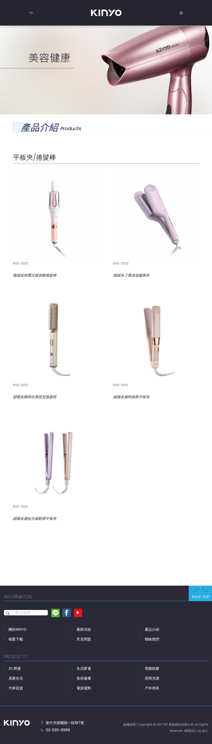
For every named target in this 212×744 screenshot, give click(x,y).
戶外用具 (152, 688)
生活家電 (84, 668)
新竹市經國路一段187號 (65, 722)
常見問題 (84, 639)
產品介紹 (152, 629)
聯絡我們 (152, 639)
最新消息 (84, 629)
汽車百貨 (16, 688)
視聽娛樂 (152, 668)
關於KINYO (17, 629)
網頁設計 (190, 730)
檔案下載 (16, 639)
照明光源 (152, 678)
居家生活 (16, 678)
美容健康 (84, 678)
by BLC (203, 731)
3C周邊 (15, 668)
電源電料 (84, 688)
